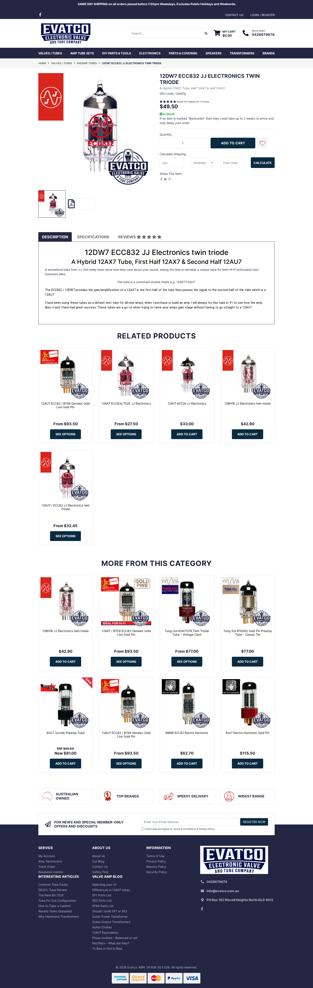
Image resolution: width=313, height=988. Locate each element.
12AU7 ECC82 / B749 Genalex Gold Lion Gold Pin (65, 405)
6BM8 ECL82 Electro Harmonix (186, 733)
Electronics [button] (150, 53)
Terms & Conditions (184, 828)
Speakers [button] (213, 53)
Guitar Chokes (102, 927)
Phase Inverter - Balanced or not (114, 938)
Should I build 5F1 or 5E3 (109, 911)
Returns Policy (156, 866)
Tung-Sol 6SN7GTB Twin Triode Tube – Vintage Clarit (187, 632)
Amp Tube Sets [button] (82, 53)
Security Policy (156, 872)
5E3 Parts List (102, 900)
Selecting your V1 (104, 884)
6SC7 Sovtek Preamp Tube (66, 733)
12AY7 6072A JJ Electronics (187, 403)
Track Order (46, 866)
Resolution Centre (50, 872)
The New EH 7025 (51, 895)
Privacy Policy (206, 828)
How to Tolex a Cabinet (54, 906)
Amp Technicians (50, 861)
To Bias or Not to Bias (107, 948)
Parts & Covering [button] (183, 53)
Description (55, 237)
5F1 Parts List (101, 895)
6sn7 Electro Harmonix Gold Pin (247, 733)
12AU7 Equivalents (105, 932)
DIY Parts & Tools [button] (116, 53)
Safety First (100, 872)
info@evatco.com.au (223, 891)
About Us (98, 856)
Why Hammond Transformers (58, 916)
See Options (65, 434)
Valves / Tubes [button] (50, 53)
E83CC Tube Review (52, 890)
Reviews (127, 237)
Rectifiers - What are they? (110, 943)
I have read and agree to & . (180, 828)
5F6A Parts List (102, 906)
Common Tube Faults (53, 884)
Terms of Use (155, 856)
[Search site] (206, 33)
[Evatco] (65, 33)
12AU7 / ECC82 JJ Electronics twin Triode (66, 507)
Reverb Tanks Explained (55, 911)
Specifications (93, 237)
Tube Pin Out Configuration (57, 900)
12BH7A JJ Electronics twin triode (247, 403)
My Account (46, 856)
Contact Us (100, 866)
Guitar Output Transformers (111, 922)
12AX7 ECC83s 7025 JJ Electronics (126, 403)
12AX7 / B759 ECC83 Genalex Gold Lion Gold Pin (126, 632)
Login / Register (262, 15)
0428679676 (263, 34)
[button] (262, 143)
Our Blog (98, 861)
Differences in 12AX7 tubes (111, 890)
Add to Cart (233, 143)
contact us (234, 15)
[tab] (55, 237)
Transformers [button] (242, 53)
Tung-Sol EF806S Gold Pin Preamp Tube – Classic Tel (247, 632)
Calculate (263, 163)
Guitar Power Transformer (110, 916)
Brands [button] (269, 53)
